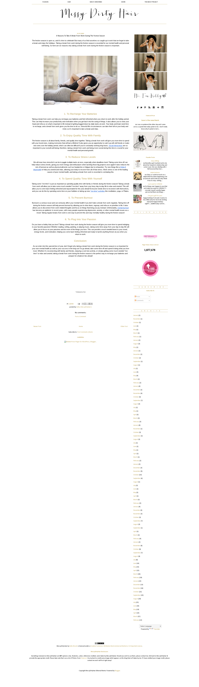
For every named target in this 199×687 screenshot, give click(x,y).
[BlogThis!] (85, 304)
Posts (138, 297)
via (80, 107)
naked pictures (155, 172)
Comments (140, 300)
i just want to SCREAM (155, 184)
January (135, 315)
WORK (123, 2)
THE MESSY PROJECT (151, 2)
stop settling (155, 161)
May (134, 330)
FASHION (45, 2)
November (136, 319)
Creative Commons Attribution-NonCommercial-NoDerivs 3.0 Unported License (116, 646)
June (134, 326)
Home (81, 326)
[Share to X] (87, 304)
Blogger (117, 671)
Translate (157, 629)
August (135, 344)
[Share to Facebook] (89, 304)
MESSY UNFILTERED (96, 2)
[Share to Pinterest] (92, 304)
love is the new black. (150, 120)
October (136, 322)
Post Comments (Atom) (85, 332)
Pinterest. (84, 658)
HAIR (69, 2)
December (136, 354)
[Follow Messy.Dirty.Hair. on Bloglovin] (150, 238)
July (134, 368)
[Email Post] (78, 304)
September (136, 361)
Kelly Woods (73, 646)
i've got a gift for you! (155, 196)
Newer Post (37, 326)
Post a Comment (80, 316)
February (136, 337)
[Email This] (83, 304)
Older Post (124, 326)
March (135, 333)
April (134, 415)
